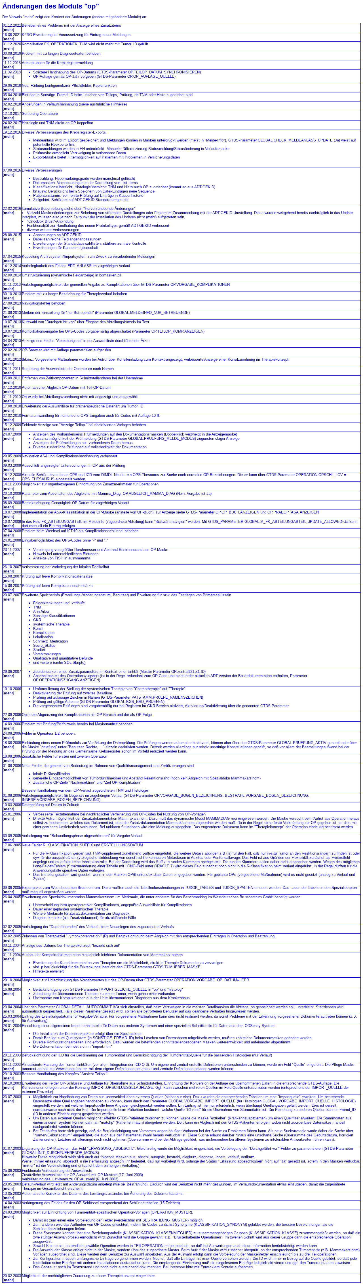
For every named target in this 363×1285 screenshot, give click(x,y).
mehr (8, 30)
